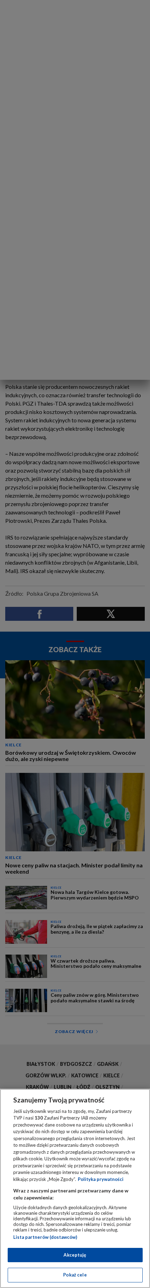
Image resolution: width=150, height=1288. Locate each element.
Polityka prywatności (100, 1179)
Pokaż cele (75, 1275)
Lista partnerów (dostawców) (45, 1237)
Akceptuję (74, 1255)
